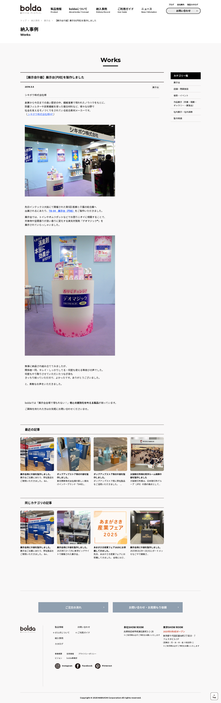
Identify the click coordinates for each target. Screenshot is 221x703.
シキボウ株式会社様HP (40, 114)
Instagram (66, 666)
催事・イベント (181, 95)
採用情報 (70, 653)
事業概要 (58, 653)
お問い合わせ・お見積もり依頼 (148, 607)
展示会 (155, 87)
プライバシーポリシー (87, 653)
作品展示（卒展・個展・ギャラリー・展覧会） (185, 103)
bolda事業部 (72, 658)
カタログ (59, 643)
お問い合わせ (183, 10)
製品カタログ (192, 4)
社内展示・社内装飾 (183, 111)
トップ (23, 20)
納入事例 (35, 20)
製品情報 (59, 626)
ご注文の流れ (73, 607)
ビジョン (58, 658)
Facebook (87, 666)
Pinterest (107, 666)
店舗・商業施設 (181, 88)
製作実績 (178, 118)
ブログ (171, 4)
